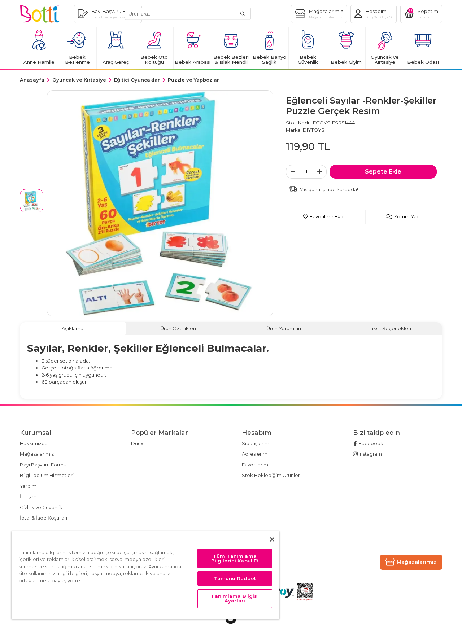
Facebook (370, 443)
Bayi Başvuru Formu (43, 465)
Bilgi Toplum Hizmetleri (47, 475)
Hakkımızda (34, 443)
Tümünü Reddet (235, 578)
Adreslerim (254, 454)
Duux (137, 443)
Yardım (28, 486)
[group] (160, 203)
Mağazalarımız (37, 454)
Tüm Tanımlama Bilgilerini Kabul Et (235, 558)
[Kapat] (272, 539)
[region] (145, 575)
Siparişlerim (255, 443)
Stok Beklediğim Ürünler (271, 475)
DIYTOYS (313, 130)
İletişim (28, 496)
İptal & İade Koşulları (43, 518)
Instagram (370, 454)
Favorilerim (255, 465)
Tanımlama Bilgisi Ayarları (234, 598)
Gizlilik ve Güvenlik (41, 507)
